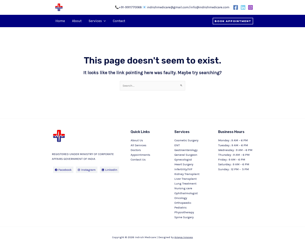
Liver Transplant (185, 178)
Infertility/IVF (183, 169)
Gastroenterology (186, 150)
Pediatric (180, 207)
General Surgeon (185, 154)
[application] (104, 21)
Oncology (180, 198)
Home (60, 21)
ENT (177, 145)
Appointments (140, 154)
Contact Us (138, 159)
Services (95, 21)
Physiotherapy (184, 212)
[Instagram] (250, 7)
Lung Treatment (185, 183)
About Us (137, 140)
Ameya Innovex (183, 237)
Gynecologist (183, 159)
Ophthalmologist (186, 193)
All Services (138, 145)
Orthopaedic (182, 202)
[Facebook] (235, 7)
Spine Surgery (184, 217)
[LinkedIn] (243, 7)
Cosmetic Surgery (186, 140)
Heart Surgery (183, 164)
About (77, 21)
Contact (119, 21)
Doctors (136, 150)
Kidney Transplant (186, 174)
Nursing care (183, 188)
